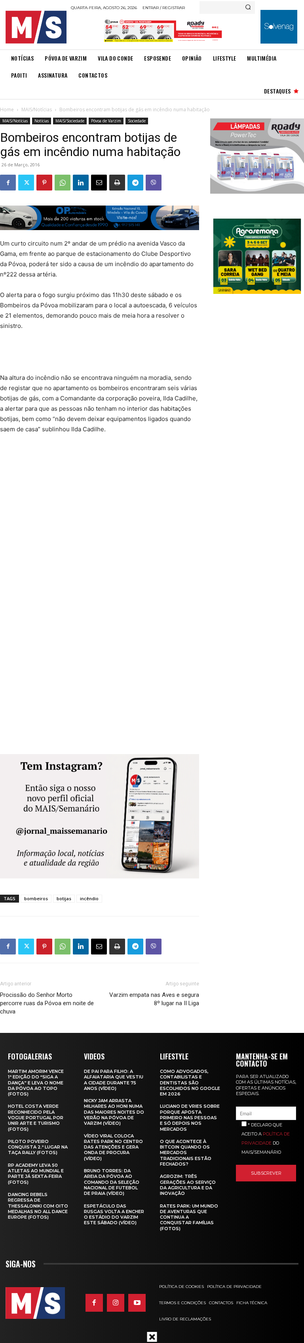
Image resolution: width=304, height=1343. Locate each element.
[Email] (99, 182)
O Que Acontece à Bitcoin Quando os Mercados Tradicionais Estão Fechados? (185, 1153)
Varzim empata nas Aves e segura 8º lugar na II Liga (154, 999)
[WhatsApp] (62, 182)
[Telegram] (135, 182)
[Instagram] (115, 1302)
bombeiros (36, 898)
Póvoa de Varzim (106, 121)
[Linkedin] (81, 182)
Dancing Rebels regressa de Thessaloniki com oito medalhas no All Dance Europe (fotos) (38, 1206)
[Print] (117, 182)
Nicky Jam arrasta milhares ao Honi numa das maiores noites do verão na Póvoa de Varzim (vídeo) (114, 1112)
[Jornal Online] (36, 27)
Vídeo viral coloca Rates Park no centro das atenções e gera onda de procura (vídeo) (113, 1147)
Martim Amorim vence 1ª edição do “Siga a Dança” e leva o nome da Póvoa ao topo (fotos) (36, 1083)
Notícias (41, 121)
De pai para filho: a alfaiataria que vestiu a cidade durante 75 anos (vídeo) (113, 1080)
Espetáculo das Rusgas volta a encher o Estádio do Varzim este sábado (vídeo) (114, 1214)
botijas (64, 898)
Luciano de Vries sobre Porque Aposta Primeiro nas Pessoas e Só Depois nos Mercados (190, 1117)
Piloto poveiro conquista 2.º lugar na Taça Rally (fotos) (38, 1147)
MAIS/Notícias (36, 109)
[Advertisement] (144, 356)
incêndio (89, 898)
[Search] (248, 7)
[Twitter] (26, 182)
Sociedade (137, 121)
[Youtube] (137, 1302)
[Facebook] (8, 182)
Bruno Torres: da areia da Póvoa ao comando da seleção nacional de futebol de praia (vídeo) (111, 1182)
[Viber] (154, 182)
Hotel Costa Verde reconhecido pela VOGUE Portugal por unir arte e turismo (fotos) (35, 1117)
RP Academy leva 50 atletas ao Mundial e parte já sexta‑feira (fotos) (36, 1173)
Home (7, 109)
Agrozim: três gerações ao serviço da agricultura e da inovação (188, 1184)
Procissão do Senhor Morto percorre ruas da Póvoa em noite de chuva (47, 1003)
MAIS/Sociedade (69, 121)
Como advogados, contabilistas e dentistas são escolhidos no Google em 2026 (190, 1083)
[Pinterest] (44, 182)
